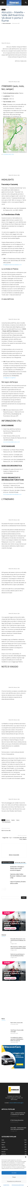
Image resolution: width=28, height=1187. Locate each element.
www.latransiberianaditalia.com (12, 494)
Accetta (14, 1173)
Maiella (13, 820)
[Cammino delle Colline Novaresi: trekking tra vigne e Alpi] (5, 876)
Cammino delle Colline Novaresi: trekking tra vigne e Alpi (18, 876)
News (3, 1018)
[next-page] (5, 889)
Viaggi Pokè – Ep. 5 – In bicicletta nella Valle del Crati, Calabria (14, 838)
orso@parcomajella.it (9, 377)
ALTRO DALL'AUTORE (20, 862)
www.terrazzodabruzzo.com (11, 442)
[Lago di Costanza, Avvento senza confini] (5, 883)
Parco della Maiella (6, 822)
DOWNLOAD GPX (8, 154)
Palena (17, 820)
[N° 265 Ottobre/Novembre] (5, 1122)
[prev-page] (3, 889)
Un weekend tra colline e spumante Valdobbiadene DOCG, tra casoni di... (17, 1039)
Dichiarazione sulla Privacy (18, 1184)
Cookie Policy (6, 1184)
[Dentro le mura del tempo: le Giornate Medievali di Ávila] (5, 956)
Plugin (24, 151)
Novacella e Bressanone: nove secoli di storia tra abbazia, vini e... (18, 940)
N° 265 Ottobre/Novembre (17, 1120)
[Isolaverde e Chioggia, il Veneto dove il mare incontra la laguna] (5, 868)
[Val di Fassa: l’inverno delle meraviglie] (5, 1032)
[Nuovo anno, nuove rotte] (5, 1024)
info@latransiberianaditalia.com (12, 264)
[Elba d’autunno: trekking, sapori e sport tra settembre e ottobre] (5, 948)
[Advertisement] (14, 998)
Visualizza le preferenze (14, 1181)
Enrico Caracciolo (7, 23)
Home (3, 7)
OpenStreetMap (12, 151)
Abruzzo (8, 820)
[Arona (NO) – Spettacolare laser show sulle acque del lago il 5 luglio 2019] (5, 1129)
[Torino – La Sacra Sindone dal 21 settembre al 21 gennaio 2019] (5, 1114)
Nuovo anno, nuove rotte (17, 1022)
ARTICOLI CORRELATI (7, 862)
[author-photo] (14, 852)
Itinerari (7, 7)
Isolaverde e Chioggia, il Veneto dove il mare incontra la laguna (17, 868)
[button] (25, 1157)
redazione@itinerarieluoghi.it (16, 1102)
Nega (14, 1177)
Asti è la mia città (6, 830)
